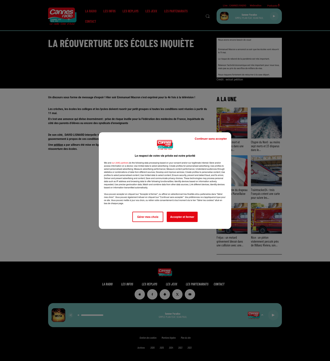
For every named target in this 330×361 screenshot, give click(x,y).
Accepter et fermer (182, 217)
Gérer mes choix (147, 217)
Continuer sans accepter (211, 139)
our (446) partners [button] (120, 162)
